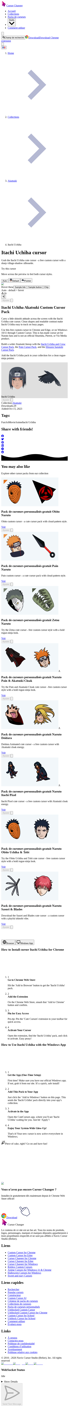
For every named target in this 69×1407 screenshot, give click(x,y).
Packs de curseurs (17, 16)
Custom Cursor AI (17, 1298)
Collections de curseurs (19, 1304)
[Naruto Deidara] (29, 728)
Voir (3, 527)
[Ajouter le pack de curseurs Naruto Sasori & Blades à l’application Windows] (11, 927)
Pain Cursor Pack (27, 347)
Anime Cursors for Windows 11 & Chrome (29, 1270)
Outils (11, 20)
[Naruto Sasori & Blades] (29, 899)
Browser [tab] (10, 943)
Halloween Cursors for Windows (24, 1272)
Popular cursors (15, 1292)
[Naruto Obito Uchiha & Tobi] (29, 842)
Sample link (20, 287)
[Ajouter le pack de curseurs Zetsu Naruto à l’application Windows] (11, 641)
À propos (12, 1337)
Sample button (35, 287)
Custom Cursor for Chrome (21, 1252)
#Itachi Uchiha (42, 1185)
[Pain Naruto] (29, 559)
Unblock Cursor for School (21, 1318)
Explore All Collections (13, 1171)
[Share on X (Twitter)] (34, 439)
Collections (13, 14)
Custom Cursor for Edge (20, 1255)
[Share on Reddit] (34, 452)
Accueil (12, 11)
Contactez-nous (15, 1340)
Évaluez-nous (15, 1324)
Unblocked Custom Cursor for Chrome (27, 1312)
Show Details (11, 1381)
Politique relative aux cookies (22, 1352)
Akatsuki (17, 403)
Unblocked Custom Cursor (21, 1309)
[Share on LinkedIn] (34, 446)
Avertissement (15, 1349)
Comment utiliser (16, 27)
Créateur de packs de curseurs (23, 1301)
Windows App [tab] (26, 943)
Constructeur (14, 1295)
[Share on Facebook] (34, 436)
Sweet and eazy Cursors (20, 1275)
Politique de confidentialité (21, 1343)
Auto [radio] (5, 281)
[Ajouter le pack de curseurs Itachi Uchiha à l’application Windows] (11, 300)
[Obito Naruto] (29, 505)
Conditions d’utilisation (19, 1346)
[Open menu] (2, 33)
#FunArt (14, 1185)
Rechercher (13, 1289)
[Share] (3, 297)
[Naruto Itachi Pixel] (29, 785)
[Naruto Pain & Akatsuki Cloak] (29, 671)
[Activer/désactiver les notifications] (2, 44)
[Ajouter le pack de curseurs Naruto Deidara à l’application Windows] (11, 756)
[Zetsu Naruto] (29, 613)
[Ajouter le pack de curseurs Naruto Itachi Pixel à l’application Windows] (11, 813)
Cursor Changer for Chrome (22, 1258)
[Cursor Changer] (3, 5)
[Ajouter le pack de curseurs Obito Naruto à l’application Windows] (11, 530)
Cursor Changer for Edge (20, 1261)
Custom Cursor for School (21, 1315)
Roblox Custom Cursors (20, 1267)
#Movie (23, 1185)
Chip (46, 287)
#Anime (31, 1185)
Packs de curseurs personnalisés (24, 1306)
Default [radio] (15, 281)
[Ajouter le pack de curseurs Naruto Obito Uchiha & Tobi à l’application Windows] (11, 870)
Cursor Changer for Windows (23, 1264)
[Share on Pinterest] (34, 442)
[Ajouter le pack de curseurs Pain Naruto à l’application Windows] (11, 584)
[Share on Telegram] (34, 449)
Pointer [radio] (27, 281)
